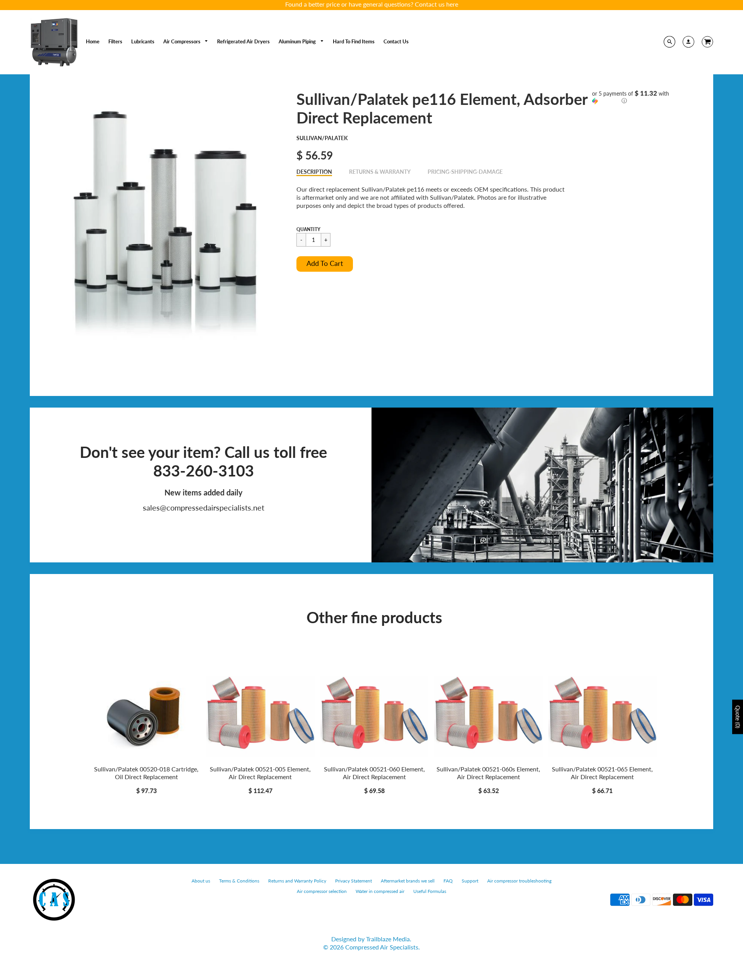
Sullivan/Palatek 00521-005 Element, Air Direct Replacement (260, 773)
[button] (324, 264)
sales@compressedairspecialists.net (203, 507)
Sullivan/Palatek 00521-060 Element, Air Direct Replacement (374, 773)
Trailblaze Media (388, 938)
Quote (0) (737, 716)
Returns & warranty (380, 171)
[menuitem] (92, 41)
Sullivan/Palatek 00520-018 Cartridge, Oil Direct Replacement (146, 773)
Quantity (308, 229)
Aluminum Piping (298, 41)
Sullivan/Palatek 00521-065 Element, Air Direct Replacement (602, 773)
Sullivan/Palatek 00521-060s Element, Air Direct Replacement (488, 773)
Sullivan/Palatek (322, 138)
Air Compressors (182, 41)
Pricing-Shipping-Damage (465, 171)
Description (314, 171)
